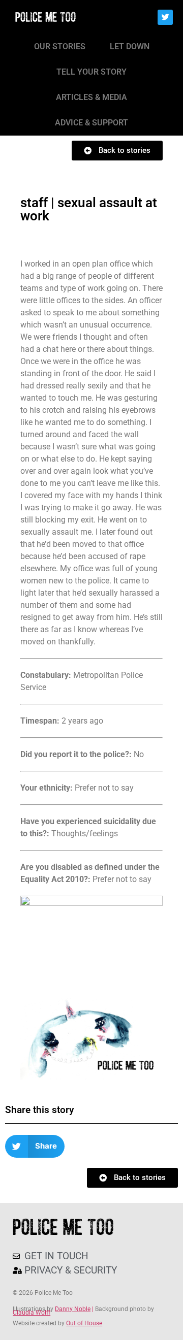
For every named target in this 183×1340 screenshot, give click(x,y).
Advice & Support (91, 122)
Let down (129, 46)
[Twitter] (165, 17)
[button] (35, 1146)
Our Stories (59, 46)
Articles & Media (91, 97)
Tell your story (91, 72)
